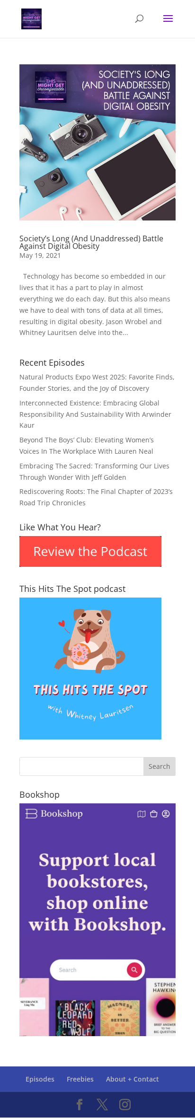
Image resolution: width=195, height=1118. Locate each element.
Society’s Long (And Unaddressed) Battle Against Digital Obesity (91, 242)
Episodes (40, 1078)
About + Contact (132, 1078)
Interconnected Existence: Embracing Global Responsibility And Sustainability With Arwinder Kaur (95, 414)
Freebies (80, 1078)
